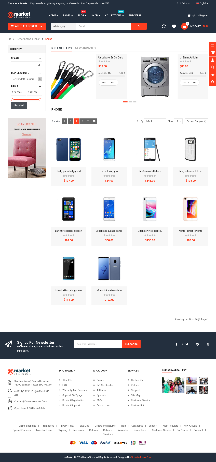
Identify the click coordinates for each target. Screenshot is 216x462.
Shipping (62, 430)
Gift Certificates (105, 385)
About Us (67, 380)
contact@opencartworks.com (30, 401)
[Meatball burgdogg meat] (68, 268)
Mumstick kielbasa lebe (109, 290)
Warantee (123, 430)
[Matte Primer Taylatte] (190, 209)
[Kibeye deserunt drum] (190, 149)
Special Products (22, 430)
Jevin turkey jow (109, 171)
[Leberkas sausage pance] (109, 209)
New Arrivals (190, 425)
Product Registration (73, 400)
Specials (101, 395)
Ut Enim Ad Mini (189, 57)
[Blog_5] (204, 390)
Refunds (107, 430)
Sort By (140, 121)
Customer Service (140, 400)
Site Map (136, 395)
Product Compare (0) (196, 121)
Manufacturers (44, 430)
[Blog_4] (191, 390)
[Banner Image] (27, 148)
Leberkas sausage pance (109, 230)
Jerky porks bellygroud (69, 171)
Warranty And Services (74, 390)
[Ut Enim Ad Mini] (155, 76)
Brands (100, 380)
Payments (78, 430)
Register (203, 15)
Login (194, 15)
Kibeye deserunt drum (190, 171)
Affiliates (101, 390)
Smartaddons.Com (141, 457)
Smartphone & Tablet (29, 39)
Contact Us (137, 380)
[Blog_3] (204, 380)
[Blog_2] (191, 380)
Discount (198, 430)
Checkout (108, 434)
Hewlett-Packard (25, 79)
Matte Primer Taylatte (190, 230)
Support (135, 390)
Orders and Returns (105, 425)
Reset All (19, 105)
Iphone (48, 39)
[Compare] (164, 27)
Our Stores (182, 430)
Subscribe (131, 344)
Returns (135, 385)
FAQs (99, 400)
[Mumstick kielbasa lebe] (109, 268)
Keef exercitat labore (150, 171)
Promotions (48, 425)
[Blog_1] (172, 385)
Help (123, 425)
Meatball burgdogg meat (69, 290)
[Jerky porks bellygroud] (68, 149)
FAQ (64, 385)
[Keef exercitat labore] (150, 149)
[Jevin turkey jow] (109, 149)
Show (170, 121)
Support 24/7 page (72, 395)
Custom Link (103, 405)
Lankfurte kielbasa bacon (68, 230)
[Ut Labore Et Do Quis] (73, 76)
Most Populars (170, 425)
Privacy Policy (67, 425)
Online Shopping (27, 425)
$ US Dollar (182, 3)
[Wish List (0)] (174, 27)
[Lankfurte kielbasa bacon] (68, 209)
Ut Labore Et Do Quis (110, 57)
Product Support (71, 405)
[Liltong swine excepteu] (150, 209)
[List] (88, 121)
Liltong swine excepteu (150, 230)
